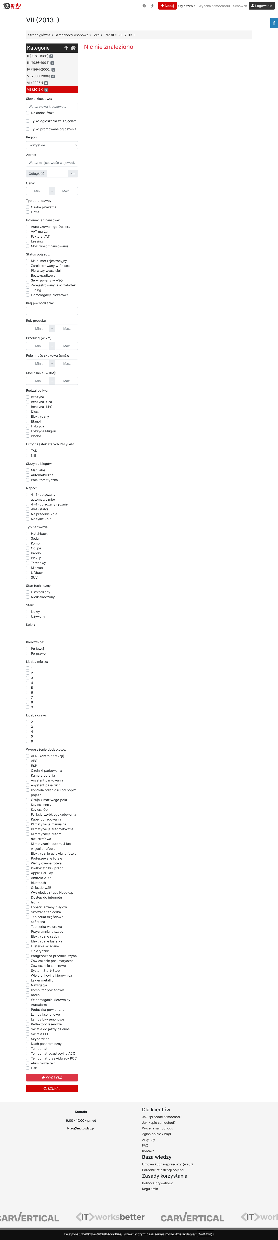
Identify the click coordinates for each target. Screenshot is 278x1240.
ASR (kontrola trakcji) (47, 756)
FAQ (145, 1145)
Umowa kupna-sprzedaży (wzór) (167, 1164)
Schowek (240, 6)
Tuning (36, 290)
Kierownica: (35, 642)
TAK (34, 451)
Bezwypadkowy (43, 275)
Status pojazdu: (38, 254)
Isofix (35, 902)
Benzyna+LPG (42, 407)
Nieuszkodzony (43, 597)
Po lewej (37, 649)
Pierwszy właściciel (46, 270)
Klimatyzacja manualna (48, 824)
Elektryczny (40, 416)
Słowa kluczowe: (39, 99)
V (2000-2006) (40, 76)
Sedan (35, 538)
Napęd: (31, 488)
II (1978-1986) (39, 56)
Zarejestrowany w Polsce (50, 266)
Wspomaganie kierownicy (50, 1000)
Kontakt (148, 1151)
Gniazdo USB (41, 888)
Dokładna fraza (43, 113)
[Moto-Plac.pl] (12, 6)
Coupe (36, 548)
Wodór (36, 436)
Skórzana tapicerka (46, 912)
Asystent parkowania (47, 780)
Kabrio (36, 553)
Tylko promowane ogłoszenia (53, 129)
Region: (31, 137)
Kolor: (30, 625)
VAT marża (39, 231)
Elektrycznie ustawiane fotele (53, 853)
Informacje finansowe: (43, 220)
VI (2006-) (37, 83)
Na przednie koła (44, 514)
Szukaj (53, 1089)
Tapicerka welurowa (46, 927)
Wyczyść (53, 1078)
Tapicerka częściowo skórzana (47, 919)
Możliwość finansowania (50, 246)
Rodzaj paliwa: (37, 390)
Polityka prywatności (158, 1183)
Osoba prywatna (43, 207)
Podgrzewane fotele (46, 858)
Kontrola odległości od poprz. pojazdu (54, 792)
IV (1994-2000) (40, 69)
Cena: (30, 183)
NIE (33, 455)
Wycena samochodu (214, 6)
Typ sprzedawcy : (39, 201)
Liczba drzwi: (36, 715)
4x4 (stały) (39, 509)
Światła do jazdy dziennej (50, 1029)
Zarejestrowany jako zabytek (53, 285)
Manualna (38, 470)
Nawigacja (39, 985)
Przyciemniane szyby (47, 931)
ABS (34, 761)
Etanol (36, 421)
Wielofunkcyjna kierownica (51, 975)
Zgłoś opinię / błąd (156, 1134)
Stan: (30, 605)
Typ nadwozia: (37, 527)
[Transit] (66, 48)
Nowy (35, 612)
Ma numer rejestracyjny (49, 261)
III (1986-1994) (40, 63)
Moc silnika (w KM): (41, 373)
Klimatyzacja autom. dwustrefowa (46, 836)
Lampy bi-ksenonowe (47, 1019)
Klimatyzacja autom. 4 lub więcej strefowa (51, 846)
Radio (35, 995)
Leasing (37, 241)
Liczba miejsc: (37, 662)
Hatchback (39, 533)
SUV (34, 577)
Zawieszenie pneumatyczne (52, 961)
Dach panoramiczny (46, 1044)
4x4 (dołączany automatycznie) (43, 496)
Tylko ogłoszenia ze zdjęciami (54, 121)
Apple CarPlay (42, 873)
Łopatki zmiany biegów (49, 907)
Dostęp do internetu (46, 897)
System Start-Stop (45, 970)
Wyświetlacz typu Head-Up (52, 892)
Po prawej (38, 653)
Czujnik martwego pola (49, 800)
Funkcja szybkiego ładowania (53, 814)
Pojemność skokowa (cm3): (47, 355)
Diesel (35, 412)
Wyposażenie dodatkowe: (46, 749)
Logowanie (263, 6)
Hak (34, 1068)
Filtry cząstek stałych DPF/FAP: (50, 444)
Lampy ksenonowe (45, 1014)
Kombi (35, 543)
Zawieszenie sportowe (48, 966)
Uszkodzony (40, 592)
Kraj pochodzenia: (40, 303)
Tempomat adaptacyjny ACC (53, 1053)
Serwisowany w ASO (47, 280)
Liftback (37, 573)
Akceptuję (205, 1234)
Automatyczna (42, 475)
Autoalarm (39, 1005)
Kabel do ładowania (46, 819)
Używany (38, 616)
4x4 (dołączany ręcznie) (50, 504)
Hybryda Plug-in (43, 431)
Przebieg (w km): (39, 338)
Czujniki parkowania (46, 770)
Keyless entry (41, 805)
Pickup (36, 558)
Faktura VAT (40, 236)
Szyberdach (40, 1039)
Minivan (37, 568)
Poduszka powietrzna (47, 1009)
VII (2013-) (37, 89)
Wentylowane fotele (46, 863)
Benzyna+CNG (42, 402)
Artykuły (148, 1140)
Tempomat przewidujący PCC (54, 1058)
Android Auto (41, 878)
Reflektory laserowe (46, 1024)
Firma (35, 212)
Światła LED (40, 1034)
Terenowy (38, 563)
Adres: (31, 155)
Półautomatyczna (44, 480)
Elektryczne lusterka (46, 941)
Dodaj (169, 6)
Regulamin (150, 1189)
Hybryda (37, 426)
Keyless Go (39, 809)
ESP (34, 766)
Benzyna (37, 397)
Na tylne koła (41, 519)
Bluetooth (38, 883)
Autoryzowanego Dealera (50, 227)
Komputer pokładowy (47, 990)
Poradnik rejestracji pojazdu (163, 1170)
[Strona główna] (73, 48)
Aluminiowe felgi (43, 1063)
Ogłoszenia (186, 6)
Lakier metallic (42, 980)
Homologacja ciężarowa (49, 295)
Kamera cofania (43, 775)
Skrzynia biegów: (39, 464)
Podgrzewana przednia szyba (54, 956)
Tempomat (39, 1049)
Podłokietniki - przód (47, 868)
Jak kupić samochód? (159, 1122)
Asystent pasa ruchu (46, 785)
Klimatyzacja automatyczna (52, 829)
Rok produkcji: (37, 320)
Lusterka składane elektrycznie (45, 948)
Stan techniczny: (38, 586)
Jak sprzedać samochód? (162, 1117)
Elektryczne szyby (45, 936)
